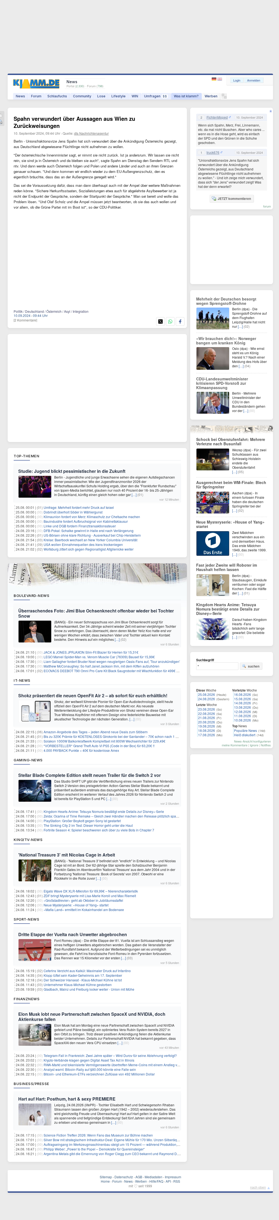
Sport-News (26, 919)
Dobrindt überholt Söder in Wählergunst (73, 512)
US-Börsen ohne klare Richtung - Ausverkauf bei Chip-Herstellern (92, 535)
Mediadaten (153, 1176)
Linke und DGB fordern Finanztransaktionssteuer (80, 526)
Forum (36, 96)
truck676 (213, 152)
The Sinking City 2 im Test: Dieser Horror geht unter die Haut (88, 825)
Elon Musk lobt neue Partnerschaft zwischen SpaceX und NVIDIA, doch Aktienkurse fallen (91, 1016)
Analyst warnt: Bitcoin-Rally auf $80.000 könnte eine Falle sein (90, 1069)
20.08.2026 (206, 722)
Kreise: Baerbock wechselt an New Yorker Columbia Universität (90, 539)
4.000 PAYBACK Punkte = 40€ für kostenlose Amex (81, 750)
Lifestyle (118, 96)
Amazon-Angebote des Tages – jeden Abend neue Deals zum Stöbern (96, 731)
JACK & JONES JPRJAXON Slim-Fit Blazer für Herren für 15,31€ (91, 652)
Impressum (173, 1176)
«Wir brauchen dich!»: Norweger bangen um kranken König (226, 340)
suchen (253, 666)
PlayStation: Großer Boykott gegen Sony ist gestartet (82, 820)
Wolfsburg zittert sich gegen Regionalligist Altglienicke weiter (89, 549)
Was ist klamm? (186, 96)
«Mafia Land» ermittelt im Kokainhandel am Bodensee (84, 909)
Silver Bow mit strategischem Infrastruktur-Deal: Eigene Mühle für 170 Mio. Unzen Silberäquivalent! (116, 1139)
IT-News (22, 680)
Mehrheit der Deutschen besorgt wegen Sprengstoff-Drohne (226, 301)
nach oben (258, 1187)
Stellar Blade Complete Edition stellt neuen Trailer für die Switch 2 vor (89, 775)
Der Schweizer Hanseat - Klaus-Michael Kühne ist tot (83, 980)
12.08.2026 (242, 711)
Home (105, 1181)
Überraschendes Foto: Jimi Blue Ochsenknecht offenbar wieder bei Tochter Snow (96, 613)
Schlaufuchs (57, 96)
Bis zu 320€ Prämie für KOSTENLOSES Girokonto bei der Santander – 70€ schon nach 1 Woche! (115, 736)
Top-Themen (26, 456)
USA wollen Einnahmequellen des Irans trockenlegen (83, 544)
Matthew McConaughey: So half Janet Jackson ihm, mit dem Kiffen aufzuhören (101, 666)
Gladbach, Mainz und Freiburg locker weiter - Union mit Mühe (89, 989)
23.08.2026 (206, 709)
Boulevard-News (31, 595)
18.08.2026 (206, 730)
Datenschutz (123, 1176)
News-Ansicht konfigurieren (252, 741)
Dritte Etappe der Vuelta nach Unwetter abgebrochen (72, 934)
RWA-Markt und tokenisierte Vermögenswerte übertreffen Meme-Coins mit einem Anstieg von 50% (116, 1064)
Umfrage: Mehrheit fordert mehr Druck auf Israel (79, 507)
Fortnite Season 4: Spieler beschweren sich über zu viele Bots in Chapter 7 (99, 830)
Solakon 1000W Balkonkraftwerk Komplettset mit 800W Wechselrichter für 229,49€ (104, 741)
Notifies (266, 745)
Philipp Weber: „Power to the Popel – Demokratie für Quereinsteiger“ (94, 1149)
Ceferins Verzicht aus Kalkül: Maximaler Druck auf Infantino (87, 970)
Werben (211, 96)
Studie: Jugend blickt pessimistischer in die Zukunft (71, 471)
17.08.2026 (206, 734)
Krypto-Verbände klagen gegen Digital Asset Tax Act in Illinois (89, 1060)
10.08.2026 (242, 720)
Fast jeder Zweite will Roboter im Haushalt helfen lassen (226, 567)
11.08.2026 (242, 715)
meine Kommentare (234, 745)
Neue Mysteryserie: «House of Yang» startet (76, 905)
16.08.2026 (242, 694)
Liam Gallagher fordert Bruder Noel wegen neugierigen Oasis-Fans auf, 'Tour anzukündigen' (112, 661)
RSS (176, 1181)
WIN (135, 96)
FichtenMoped (217, 117)
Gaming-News (28, 760)
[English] (219, 79)
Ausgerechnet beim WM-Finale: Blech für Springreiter (231, 484)
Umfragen (155, 96)
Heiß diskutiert (244, 734)
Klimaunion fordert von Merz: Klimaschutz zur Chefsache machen (92, 516)
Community (82, 96)
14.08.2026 (242, 703)
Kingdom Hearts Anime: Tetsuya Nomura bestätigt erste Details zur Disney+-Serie (104, 811)
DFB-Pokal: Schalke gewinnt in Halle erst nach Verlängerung (89, 530)
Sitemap (106, 1176)
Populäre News (245, 730)
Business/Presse (31, 1083)
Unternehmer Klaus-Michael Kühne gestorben (78, 984)
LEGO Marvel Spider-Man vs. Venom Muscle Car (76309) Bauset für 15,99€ (99, 656)
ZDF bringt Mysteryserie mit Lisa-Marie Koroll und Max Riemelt (90, 895)
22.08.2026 (206, 713)
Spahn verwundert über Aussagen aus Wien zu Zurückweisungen (74, 122)
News (20, 96)
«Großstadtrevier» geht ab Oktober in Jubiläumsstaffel (83, 900)
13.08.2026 (242, 707)
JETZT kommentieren (234, 198)
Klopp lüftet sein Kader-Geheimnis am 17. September (83, 975)
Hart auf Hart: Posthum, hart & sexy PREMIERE (67, 1099)
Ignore (254, 745)
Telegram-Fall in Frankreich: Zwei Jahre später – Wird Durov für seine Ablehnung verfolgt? (110, 1055)
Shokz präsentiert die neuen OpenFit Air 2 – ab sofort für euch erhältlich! (92, 695)
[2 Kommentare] (25, 320)
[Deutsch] (214, 79)
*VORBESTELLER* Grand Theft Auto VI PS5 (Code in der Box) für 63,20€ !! (99, 745)
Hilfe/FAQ (156, 1181)
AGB (138, 1176)
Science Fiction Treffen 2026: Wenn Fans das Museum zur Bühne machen (98, 1135)
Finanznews (27, 999)
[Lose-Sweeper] (224, 97)
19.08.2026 (206, 726)
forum (267, 206)
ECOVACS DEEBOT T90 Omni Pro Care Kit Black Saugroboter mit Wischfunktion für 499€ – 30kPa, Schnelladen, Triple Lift (134, 670)
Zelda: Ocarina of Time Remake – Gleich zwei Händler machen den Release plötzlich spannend (115, 816)
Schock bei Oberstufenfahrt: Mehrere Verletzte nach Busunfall (230, 441)
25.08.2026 (206, 694)
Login (236, 80)
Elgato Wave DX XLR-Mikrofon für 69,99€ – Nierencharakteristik (91, 891)
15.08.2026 (242, 698)
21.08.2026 (206, 717)
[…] (134, 494)
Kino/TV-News (28, 839)
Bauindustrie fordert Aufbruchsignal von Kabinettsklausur (86, 521)
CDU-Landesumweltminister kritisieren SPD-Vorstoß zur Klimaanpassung (222, 383)
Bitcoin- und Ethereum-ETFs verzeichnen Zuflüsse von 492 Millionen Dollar (99, 1074)
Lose (101, 96)
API (168, 1181)
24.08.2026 (206, 698)
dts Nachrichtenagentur (91, 133)
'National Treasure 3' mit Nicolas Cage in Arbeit (66, 855)
